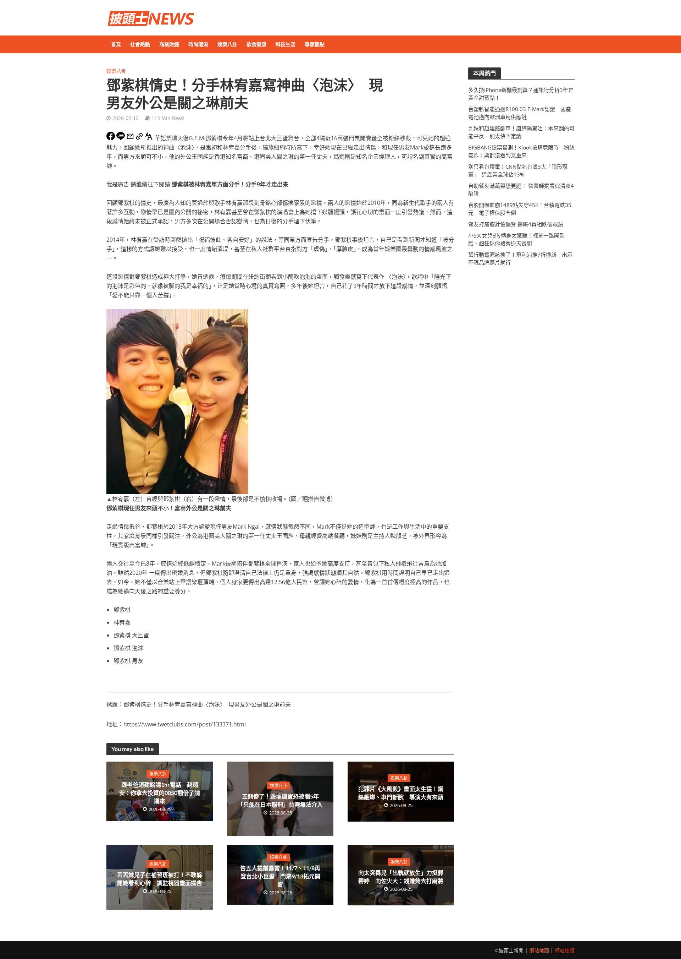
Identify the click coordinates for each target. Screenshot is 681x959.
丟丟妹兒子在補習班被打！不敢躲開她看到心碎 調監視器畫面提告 (159, 878)
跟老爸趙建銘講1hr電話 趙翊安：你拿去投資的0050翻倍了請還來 (159, 792)
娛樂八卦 (227, 44)
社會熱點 (140, 44)
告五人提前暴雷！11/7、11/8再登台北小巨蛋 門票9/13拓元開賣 (280, 876)
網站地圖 (539, 950)
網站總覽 (565, 950)
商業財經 (169, 44)
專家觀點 (315, 44)
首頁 (116, 44)
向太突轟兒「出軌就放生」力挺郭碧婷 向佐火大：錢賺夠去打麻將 (400, 876)
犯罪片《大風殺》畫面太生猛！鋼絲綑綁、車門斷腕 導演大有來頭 (400, 792)
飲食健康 (256, 44)
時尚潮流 (198, 44)
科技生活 (285, 44)
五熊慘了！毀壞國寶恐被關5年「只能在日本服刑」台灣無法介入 (280, 800)
